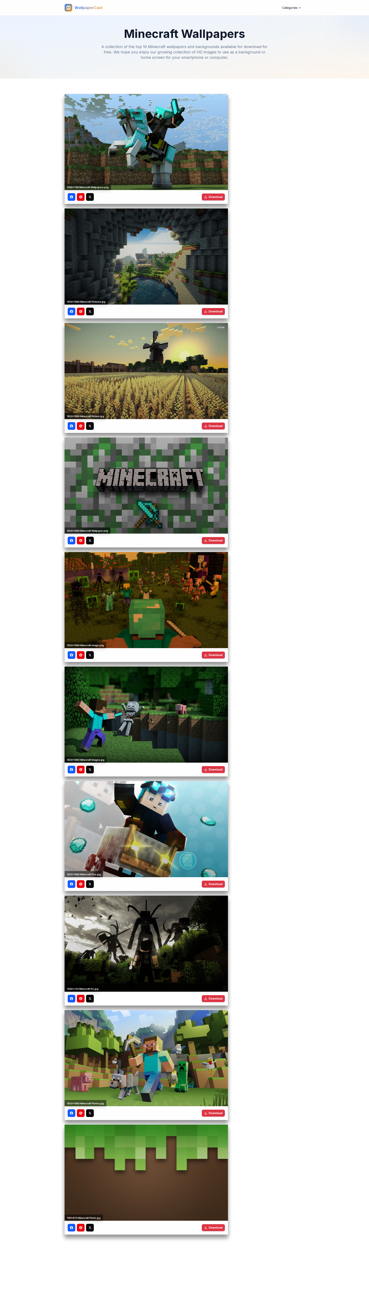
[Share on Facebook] (71, 197)
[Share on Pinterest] (81, 197)
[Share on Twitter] (90, 197)
